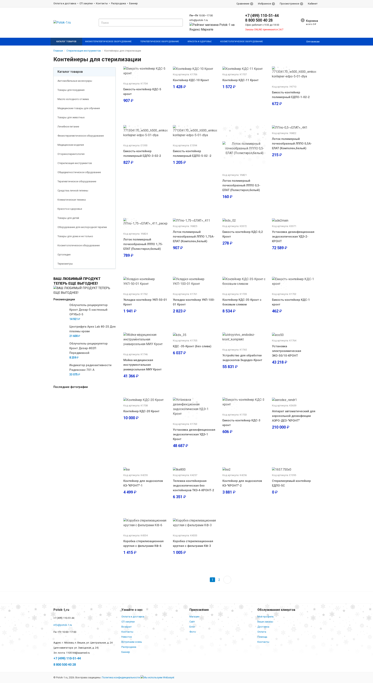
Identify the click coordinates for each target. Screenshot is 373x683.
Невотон (126, 636)
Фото (192, 631)
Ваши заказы (265, 621)
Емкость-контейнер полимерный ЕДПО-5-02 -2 (192, 153)
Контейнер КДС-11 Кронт (240, 80)
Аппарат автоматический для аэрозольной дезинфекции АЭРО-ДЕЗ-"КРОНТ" (293, 415)
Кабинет (313, 3)
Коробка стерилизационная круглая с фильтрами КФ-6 (143, 543)
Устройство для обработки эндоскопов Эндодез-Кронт (242, 358)
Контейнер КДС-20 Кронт (141, 411)
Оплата (261, 631)
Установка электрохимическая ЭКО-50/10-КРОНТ (286, 351)
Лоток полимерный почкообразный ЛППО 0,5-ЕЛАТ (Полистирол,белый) (241, 185)
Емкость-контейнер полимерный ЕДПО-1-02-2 (291, 95)
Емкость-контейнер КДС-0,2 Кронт (242, 234)
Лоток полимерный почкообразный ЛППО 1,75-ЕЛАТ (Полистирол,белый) (143, 244)
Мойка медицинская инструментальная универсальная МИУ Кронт (142, 364)
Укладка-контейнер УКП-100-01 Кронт (194, 302)
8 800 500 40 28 (259, 20)
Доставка (263, 626)
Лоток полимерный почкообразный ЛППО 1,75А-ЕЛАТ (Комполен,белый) (193, 236)
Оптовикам (313, 41)
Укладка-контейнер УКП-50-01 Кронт (145, 302)
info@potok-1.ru (198, 20)
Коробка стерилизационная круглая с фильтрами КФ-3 (193, 543)
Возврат (126, 626)
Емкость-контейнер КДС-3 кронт (241, 423)
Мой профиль (265, 616)
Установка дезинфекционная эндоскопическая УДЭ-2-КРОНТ (293, 236)
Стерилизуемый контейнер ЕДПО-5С (291, 483)
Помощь (262, 636)
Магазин (194, 616)
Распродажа (118, 3)
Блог (192, 626)
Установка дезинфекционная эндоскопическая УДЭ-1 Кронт (194, 434)
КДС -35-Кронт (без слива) (192, 346)
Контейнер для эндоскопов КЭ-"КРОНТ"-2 (242, 483)
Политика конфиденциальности (121, 677)
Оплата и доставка (64, 3)
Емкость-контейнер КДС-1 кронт (291, 302)
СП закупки (86, 3)
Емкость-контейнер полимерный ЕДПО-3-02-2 (142, 153)
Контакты (102, 3)
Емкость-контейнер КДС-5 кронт (142, 92)
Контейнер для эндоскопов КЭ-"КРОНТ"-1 (143, 483)
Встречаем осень (131, 641)
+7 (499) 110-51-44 (262, 15)
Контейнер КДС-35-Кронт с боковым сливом (241, 302)
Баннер (133, 3)
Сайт (192, 621)
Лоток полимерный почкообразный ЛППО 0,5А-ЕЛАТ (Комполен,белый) (292, 143)
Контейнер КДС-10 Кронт (191, 80)
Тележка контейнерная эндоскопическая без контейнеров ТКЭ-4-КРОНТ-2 (193, 485)
